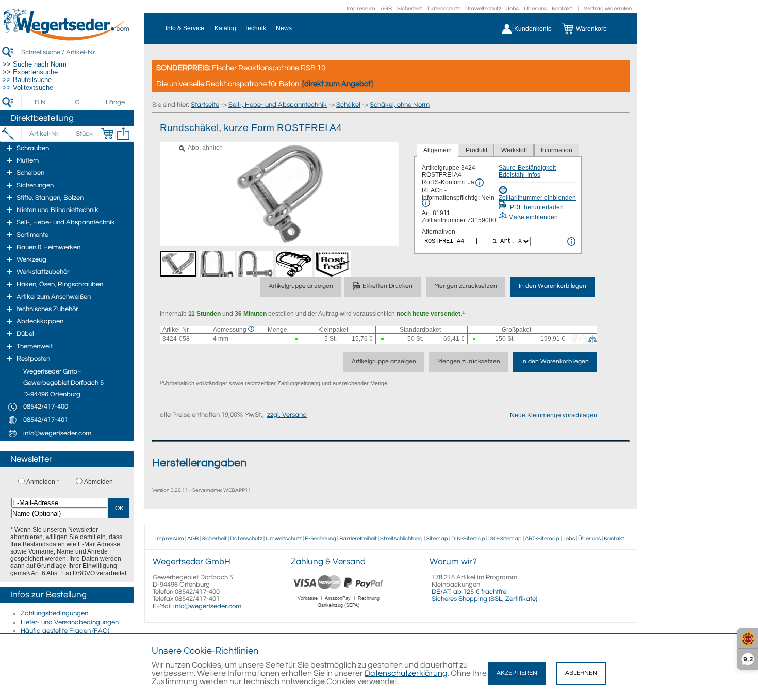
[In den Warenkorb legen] (107, 133)
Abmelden (98, 481)
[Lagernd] (297, 339)
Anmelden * (42, 481)
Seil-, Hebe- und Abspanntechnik (277, 104)
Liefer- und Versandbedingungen (70, 622)
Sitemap (437, 538)
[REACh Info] (426, 203)
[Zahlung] (339, 608)
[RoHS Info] (479, 182)
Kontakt (562, 8)
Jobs (512, 8)
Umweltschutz (483, 8)
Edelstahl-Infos (519, 174)
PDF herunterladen (536, 207)
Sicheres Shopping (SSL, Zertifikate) (484, 599)
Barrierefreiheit (358, 538)
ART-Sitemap (542, 538)
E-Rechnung (320, 538)
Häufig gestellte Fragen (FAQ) (65, 631)
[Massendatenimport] (123, 133)
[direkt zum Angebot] (337, 84)
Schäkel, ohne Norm (400, 104)
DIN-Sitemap (468, 538)
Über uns (535, 8)
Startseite (205, 104)
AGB (386, 8)
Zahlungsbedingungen (54, 613)
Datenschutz (443, 8)
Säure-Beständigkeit (527, 167)
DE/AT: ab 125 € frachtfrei (470, 591)
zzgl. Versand (287, 414)
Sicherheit (409, 8)
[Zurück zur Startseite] (67, 39)
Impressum (361, 8)
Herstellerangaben (199, 463)
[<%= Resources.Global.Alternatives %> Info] (571, 241)
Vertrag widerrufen (608, 8)
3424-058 (176, 339)
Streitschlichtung (401, 538)
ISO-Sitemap (505, 538)
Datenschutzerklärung (406, 673)
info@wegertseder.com (207, 606)
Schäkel (348, 104)
